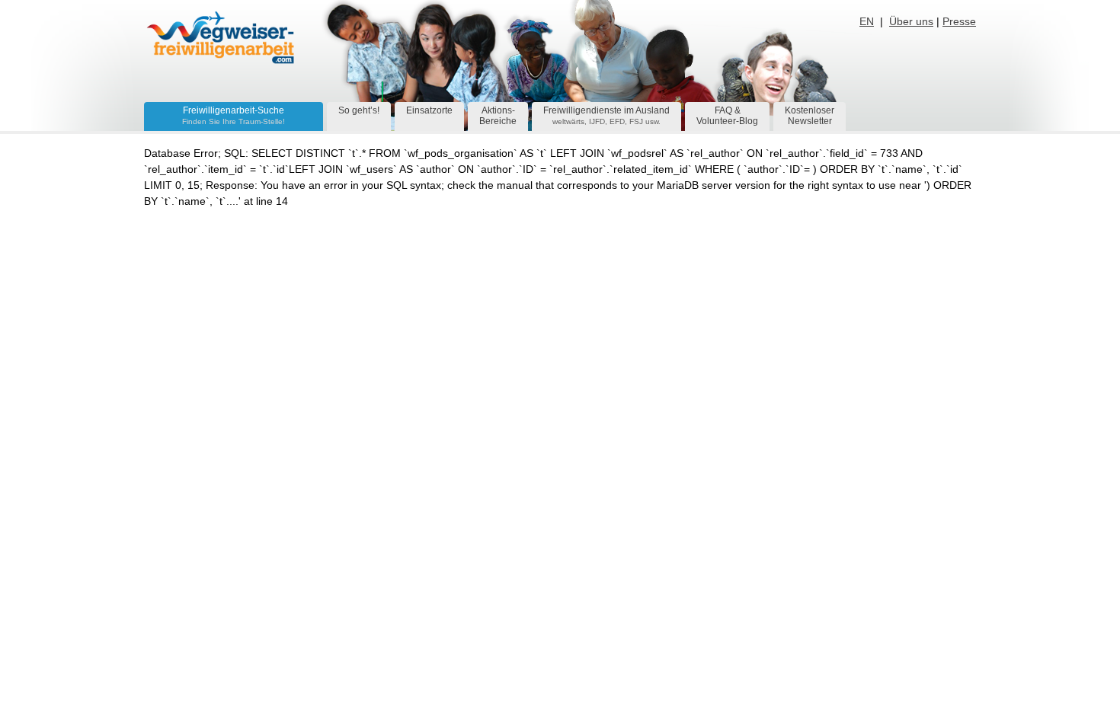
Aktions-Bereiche (498, 115)
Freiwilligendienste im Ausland (606, 115)
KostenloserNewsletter (809, 115)
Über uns (911, 21)
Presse (959, 21)
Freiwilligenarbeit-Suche (233, 115)
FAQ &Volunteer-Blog (727, 115)
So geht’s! (358, 110)
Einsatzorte (429, 110)
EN (866, 21)
